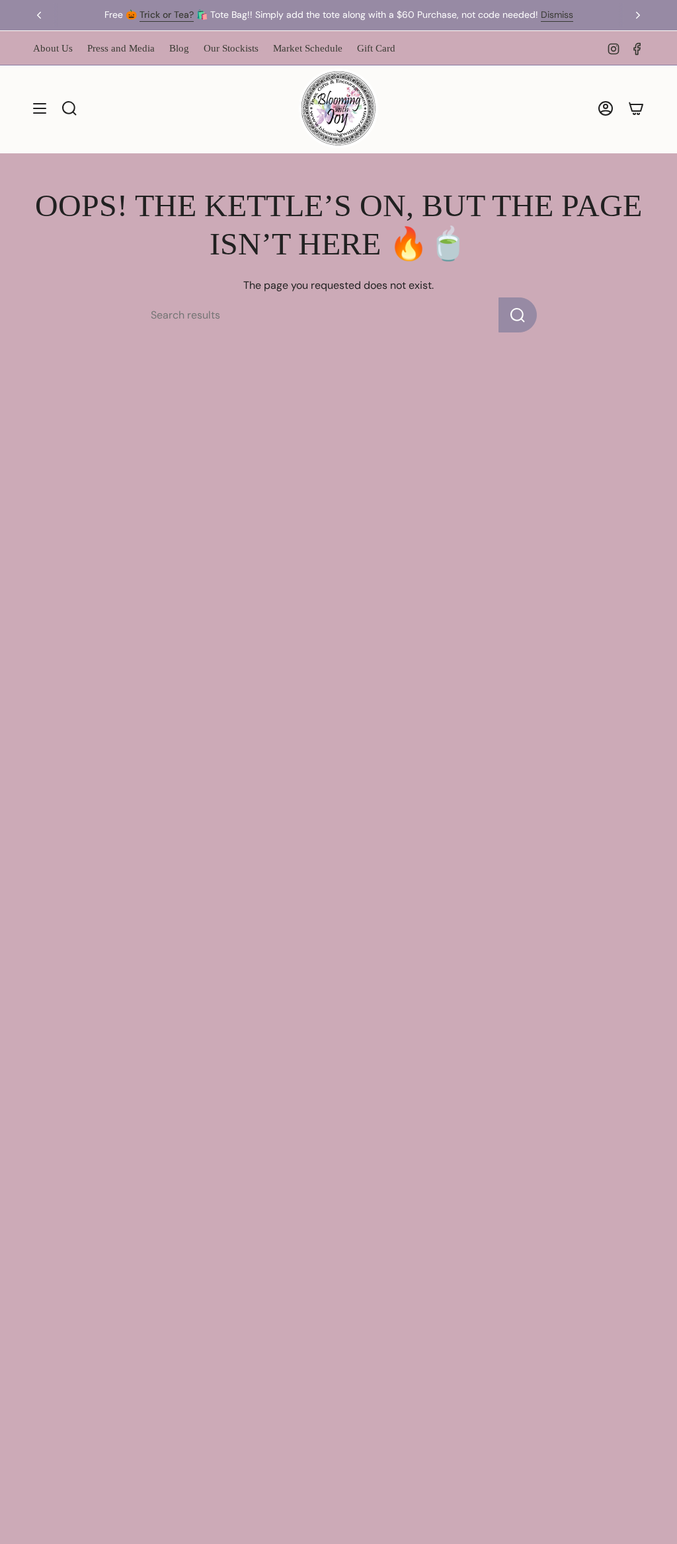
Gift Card (376, 48)
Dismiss (557, 14)
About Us (53, 48)
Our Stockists (231, 48)
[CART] (636, 108)
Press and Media (121, 48)
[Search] (517, 314)
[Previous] (39, 15)
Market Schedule (307, 48)
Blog (179, 48)
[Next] (638, 15)
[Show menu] (39, 108)
